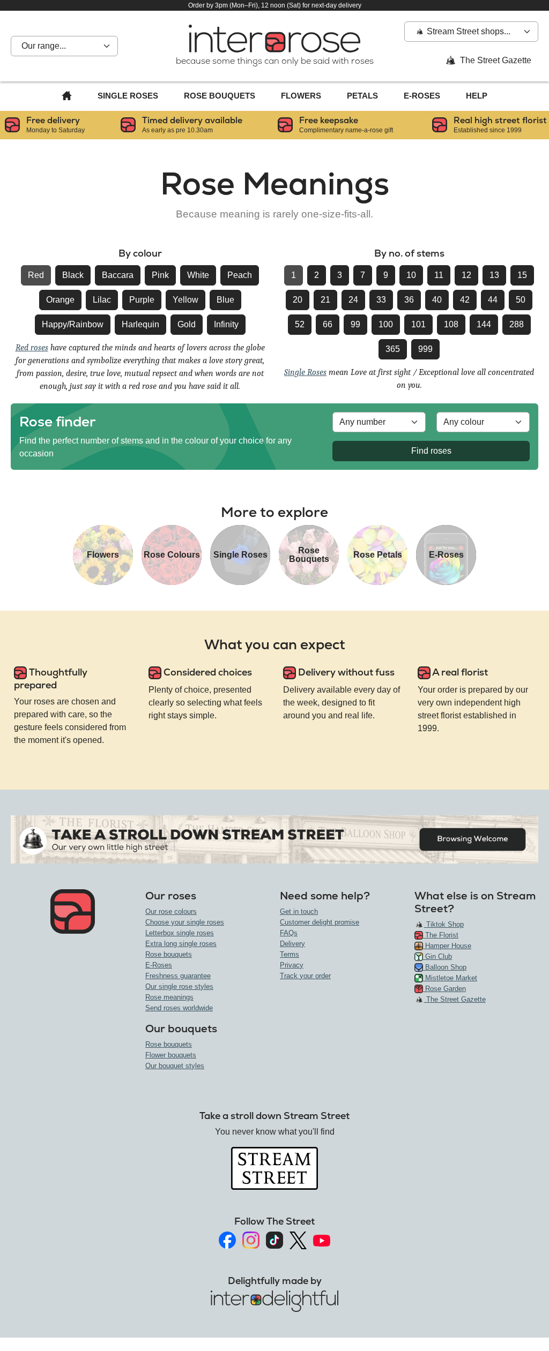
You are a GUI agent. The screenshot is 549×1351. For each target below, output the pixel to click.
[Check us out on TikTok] (274, 1240)
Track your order (305, 976)
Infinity (226, 324)
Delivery (292, 944)
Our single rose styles (179, 986)
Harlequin (140, 324)
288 (516, 324)
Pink (160, 275)
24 (353, 299)
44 (493, 299)
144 (484, 324)
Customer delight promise (319, 922)
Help (476, 95)
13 (494, 275)
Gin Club (437, 956)
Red (36, 275)
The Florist (440, 935)
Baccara (117, 275)
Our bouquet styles (174, 1066)
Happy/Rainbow (72, 324)
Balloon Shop (444, 967)
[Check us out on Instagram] (250, 1240)
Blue (225, 299)
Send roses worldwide (179, 1008)
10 (411, 275)
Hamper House (447, 946)
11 (438, 275)
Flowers (301, 95)
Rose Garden (444, 989)
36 (409, 299)
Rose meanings (169, 997)
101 (418, 324)
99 (355, 324)
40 (437, 299)
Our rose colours (171, 911)
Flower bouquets (170, 1055)
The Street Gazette (494, 60)
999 (425, 349)
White (198, 275)
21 (325, 299)
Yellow (185, 299)
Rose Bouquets (219, 95)
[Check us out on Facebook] (227, 1240)
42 (465, 299)
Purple (141, 299)
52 (300, 324)
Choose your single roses (184, 922)
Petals (362, 95)
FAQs (289, 933)
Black (73, 275)
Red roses (32, 347)
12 (466, 275)
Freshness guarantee (178, 976)
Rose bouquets (168, 954)
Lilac (102, 299)
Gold (186, 324)
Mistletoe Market (450, 978)
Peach (239, 275)
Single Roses (128, 95)
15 (522, 275)
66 (327, 324)
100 (386, 324)
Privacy (291, 965)
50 (520, 299)
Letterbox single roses (179, 933)
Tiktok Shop (444, 924)
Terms (289, 954)
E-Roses (422, 95)
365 (392, 349)
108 (451, 324)
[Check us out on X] (298, 1240)
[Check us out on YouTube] (321, 1240)
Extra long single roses (181, 944)
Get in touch (299, 911)
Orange (60, 299)
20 (297, 299)
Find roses (431, 450)
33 (381, 299)
